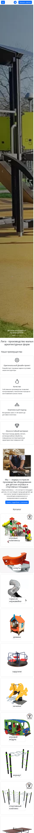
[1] (13, 335)
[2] (16, 335)
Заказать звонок (25, 2)
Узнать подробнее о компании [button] (17, 502)
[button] (3, 2)
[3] (19, 335)
